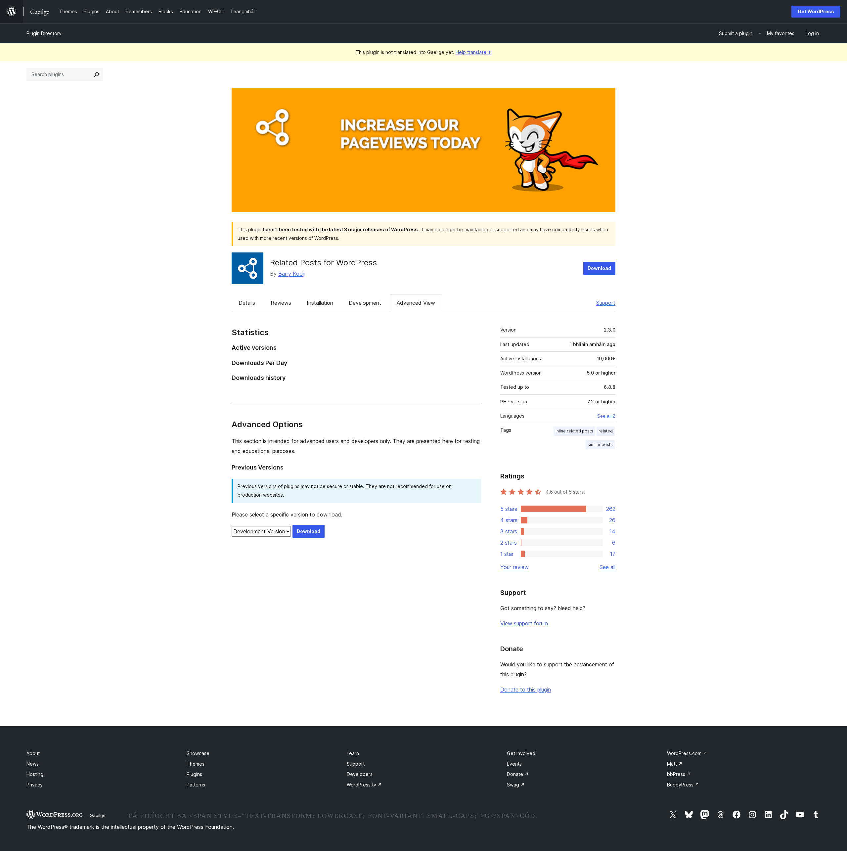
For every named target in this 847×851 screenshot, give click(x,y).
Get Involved (521, 753)
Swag (516, 784)
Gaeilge (98, 815)
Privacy (34, 784)
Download (599, 268)
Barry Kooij (291, 273)
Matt (675, 764)
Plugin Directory (44, 33)
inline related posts (574, 430)
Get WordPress (816, 11)
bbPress (679, 774)
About (33, 753)
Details (247, 302)
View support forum (524, 623)
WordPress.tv (364, 784)
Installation (320, 302)
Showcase (198, 753)
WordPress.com (687, 753)
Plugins (194, 774)
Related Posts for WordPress (323, 262)
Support (605, 302)
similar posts (600, 444)
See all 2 (606, 416)
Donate (518, 774)
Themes (195, 764)
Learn (353, 753)
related (606, 430)
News (32, 764)
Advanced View (416, 302)
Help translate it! (474, 52)
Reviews (281, 302)
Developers (360, 774)
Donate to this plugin (525, 689)
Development (365, 302)
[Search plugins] (96, 74)
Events (514, 764)
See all (607, 567)
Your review (514, 567)
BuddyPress (683, 784)
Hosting (34, 774)
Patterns (196, 784)
